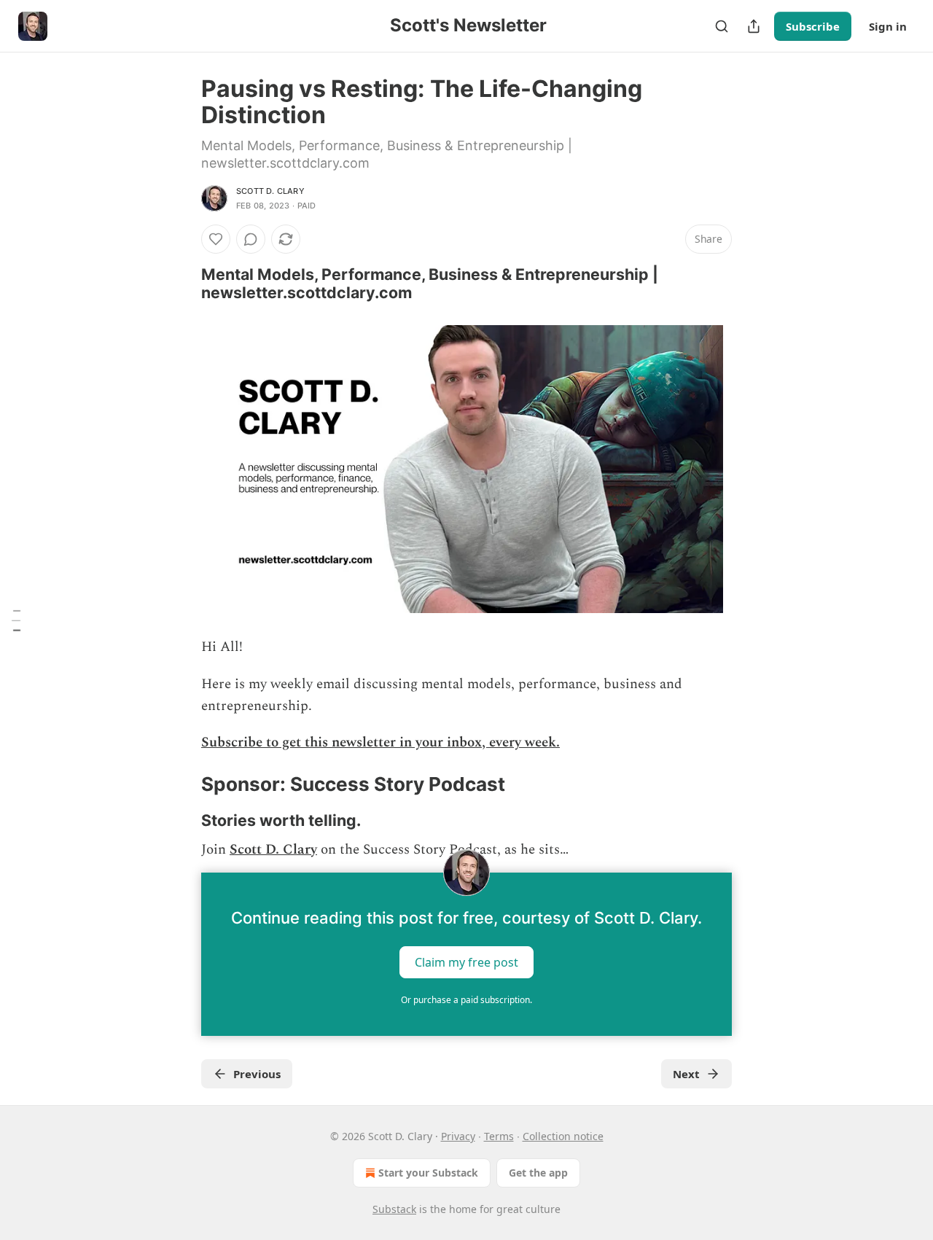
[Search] (721, 26)
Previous (257, 1074)
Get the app (538, 1172)
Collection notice (563, 1136)
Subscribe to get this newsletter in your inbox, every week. (380, 742)
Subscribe (813, 26)
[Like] (215, 239)
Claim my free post (466, 962)
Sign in (888, 26)
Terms (499, 1136)
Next (686, 1074)
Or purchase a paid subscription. (466, 1000)
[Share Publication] (753, 26)
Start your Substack (428, 1172)
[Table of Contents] (16, 620)
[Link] (180, 283)
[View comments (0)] (250, 239)
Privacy (458, 1136)
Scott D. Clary (270, 191)
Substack (394, 1209)
